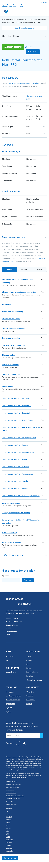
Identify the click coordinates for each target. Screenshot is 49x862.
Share (31, 47)
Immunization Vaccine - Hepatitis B (16, 413)
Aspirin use (6, 304)
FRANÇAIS (9, 817)
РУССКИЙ (9, 842)
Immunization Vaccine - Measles (15, 445)
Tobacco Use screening (11, 542)
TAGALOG (9, 848)
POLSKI (8, 837)
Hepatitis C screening (11, 374)
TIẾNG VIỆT (9, 851)
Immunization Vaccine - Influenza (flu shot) (19, 438)
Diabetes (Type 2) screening (13, 345)
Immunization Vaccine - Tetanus (15, 488)
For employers (32, 672)
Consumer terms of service (13, 784)
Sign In (29, 704)
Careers (29, 660)
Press (28, 668)
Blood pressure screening (12, 311)
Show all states (11, 672)
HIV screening (7, 386)
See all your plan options (24, 28)
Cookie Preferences (34, 680)
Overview (30, 692)
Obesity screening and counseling (16, 513)
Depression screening (11, 338)
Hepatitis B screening (10, 365)
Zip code (5, 576)
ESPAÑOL (8, 845)
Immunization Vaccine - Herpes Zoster (17, 420)
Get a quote (32, 52)
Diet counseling (8, 355)
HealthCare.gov (16, 775)
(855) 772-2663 (24, 604)
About (28, 656)
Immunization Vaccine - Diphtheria (16, 398)
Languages (9, 808)
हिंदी (6, 825)
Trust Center (9, 801)
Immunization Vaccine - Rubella (15, 481)
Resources (30, 700)
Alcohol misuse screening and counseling (19, 292)
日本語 (7, 831)
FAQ (7, 660)
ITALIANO (8, 828)
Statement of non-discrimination (15, 796)
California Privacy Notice (13, 798)
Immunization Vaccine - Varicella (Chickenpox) (21, 496)
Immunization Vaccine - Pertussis (15, 467)
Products (29, 696)
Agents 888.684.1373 (7, 6)
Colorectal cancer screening (13, 328)
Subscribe (41, 735)
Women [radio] (24, 269)
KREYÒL (8, 814)
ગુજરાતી (8, 822)
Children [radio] (39, 269)
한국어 (7, 834)
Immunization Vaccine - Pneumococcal (18, 474)
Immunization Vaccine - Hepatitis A (16, 406)
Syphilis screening (9, 533)
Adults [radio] (9, 269)
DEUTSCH (8, 820)
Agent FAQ (10, 704)
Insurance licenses (11, 793)
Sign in (8, 711)
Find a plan (43, 2)
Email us (29, 676)
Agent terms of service (12, 787)
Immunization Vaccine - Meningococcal (18, 452)
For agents (10, 692)
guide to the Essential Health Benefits (24, 83)
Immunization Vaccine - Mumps (15, 459)
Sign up (9, 708)
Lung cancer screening (11, 503)
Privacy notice (10, 790)
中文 (7, 811)
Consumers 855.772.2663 (18, 6)
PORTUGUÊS (9, 840)
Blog (28, 664)
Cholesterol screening (11, 319)
